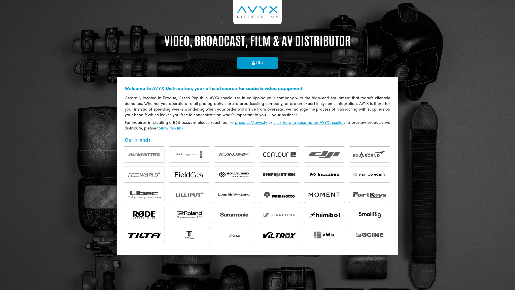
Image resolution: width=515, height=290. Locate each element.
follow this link (170, 128)
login (259, 62)
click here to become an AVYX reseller (308, 122)
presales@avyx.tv (251, 122)
